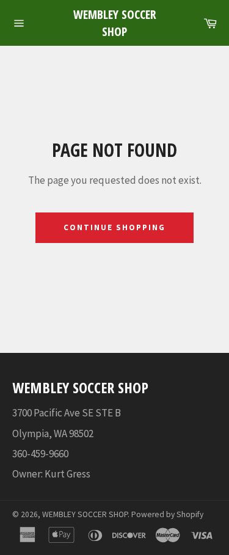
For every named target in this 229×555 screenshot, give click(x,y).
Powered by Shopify (167, 514)
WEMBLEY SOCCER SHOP (114, 23)
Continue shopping (114, 227)
